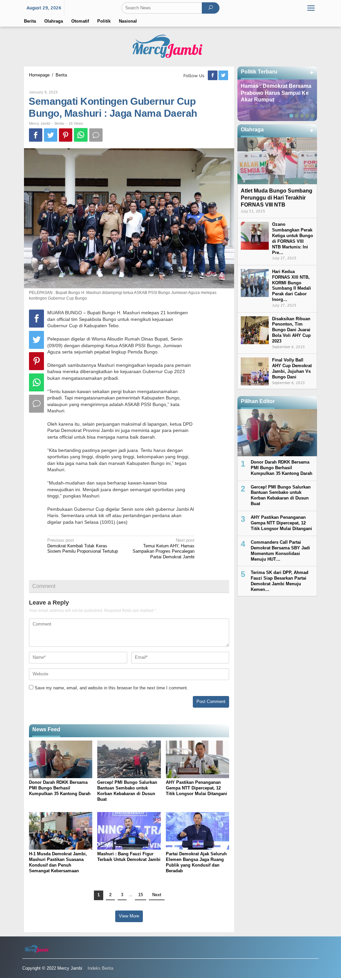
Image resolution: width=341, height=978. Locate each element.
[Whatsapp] (81, 135)
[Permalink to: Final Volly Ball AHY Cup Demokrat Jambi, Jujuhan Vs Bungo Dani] (255, 371)
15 (140, 894)
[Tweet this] (50, 135)
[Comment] (96, 135)
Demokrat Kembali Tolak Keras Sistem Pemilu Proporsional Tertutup (82, 546)
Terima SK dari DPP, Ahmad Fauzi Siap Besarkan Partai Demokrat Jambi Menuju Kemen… (279, 581)
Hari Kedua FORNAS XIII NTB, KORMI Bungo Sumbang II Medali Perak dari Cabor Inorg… (291, 285)
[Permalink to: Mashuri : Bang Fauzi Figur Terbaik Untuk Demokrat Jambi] (129, 830)
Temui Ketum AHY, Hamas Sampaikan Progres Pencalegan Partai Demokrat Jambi (163, 549)
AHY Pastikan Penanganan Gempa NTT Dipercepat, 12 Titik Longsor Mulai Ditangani (196, 788)
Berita (59, 123)
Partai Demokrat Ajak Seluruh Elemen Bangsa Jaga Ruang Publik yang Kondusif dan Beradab (196, 862)
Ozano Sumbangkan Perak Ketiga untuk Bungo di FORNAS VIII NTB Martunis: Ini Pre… (292, 238)
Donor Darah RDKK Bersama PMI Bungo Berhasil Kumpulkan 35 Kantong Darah (60, 788)
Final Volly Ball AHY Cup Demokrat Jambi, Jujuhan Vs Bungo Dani (292, 368)
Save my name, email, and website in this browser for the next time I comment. (111, 687)
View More (129, 915)
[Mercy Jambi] (170, 46)
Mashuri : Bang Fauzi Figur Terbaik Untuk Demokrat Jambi (129, 856)
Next (156, 894)
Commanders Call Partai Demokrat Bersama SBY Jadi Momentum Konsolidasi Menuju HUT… (280, 551)
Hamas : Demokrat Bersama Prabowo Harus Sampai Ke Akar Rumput (276, 93)
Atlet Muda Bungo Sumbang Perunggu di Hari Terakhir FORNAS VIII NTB (276, 198)
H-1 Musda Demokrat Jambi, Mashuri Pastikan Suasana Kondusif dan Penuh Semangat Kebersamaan (58, 862)
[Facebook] (213, 75)
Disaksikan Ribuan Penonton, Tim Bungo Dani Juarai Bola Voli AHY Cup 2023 (291, 330)
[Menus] (311, 8)
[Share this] (35, 135)
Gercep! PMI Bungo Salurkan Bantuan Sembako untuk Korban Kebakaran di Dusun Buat (127, 791)
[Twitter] (223, 75)
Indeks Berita (100, 968)
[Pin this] (65, 135)
